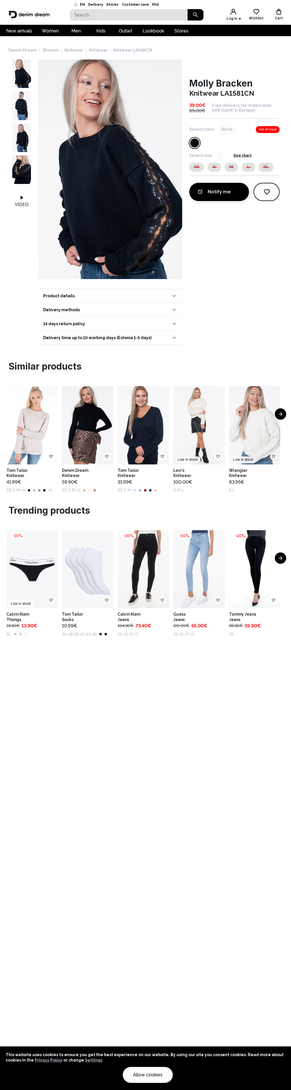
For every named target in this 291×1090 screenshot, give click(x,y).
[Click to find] (195, 15)
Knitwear (74, 50)
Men (76, 31)
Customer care (135, 5)
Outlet (125, 31)
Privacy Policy (49, 1060)
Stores (112, 5)
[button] (110, 296)
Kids (100, 31)
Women (50, 31)
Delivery (95, 5)
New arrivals (19, 31)
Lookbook (153, 31)
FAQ (155, 5)
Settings (93, 1060)
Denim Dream (23, 50)
